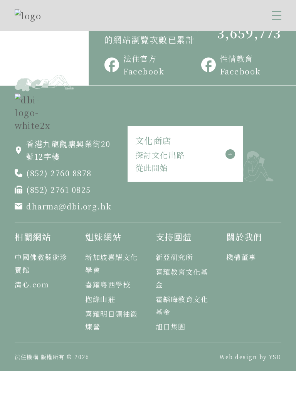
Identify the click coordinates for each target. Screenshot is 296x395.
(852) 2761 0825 (58, 189)
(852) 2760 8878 (59, 173)
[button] (276, 15)
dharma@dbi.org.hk (69, 206)
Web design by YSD (250, 357)
